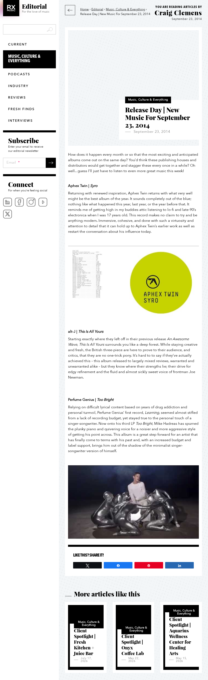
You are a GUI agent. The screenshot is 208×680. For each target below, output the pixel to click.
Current (17, 44)
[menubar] (29, 208)
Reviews (17, 97)
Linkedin (7, 202)
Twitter (7, 214)
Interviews (20, 120)
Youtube (42, 202)
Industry (18, 86)
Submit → (51, 163)
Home (84, 9)
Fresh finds (21, 109)
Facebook (19, 202)
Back (70, 10)
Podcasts (19, 74)
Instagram (31, 202)
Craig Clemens (178, 12)
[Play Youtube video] (133, 282)
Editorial (97, 9)
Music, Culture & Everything (24, 58)
